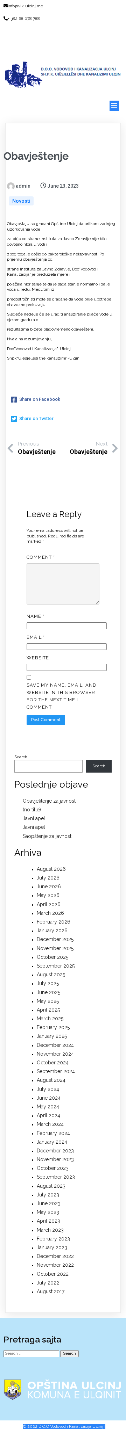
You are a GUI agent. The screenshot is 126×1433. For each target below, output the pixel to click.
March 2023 (50, 1230)
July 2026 (48, 878)
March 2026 (50, 913)
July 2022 (48, 1283)
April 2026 (49, 904)
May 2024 (48, 1106)
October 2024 (53, 1062)
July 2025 (48, 983)
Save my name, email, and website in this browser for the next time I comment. (62, 696)
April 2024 (48, 1115)
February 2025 (53, 1027)
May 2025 (48, 1001)
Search (20, 756)
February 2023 (53, 1239)
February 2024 (53, 1133)
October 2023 (53, 1168)
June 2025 (48, 992)
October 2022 (53, 1274)
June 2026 (49, 886)
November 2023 (55, 1159)
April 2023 (48, 1221)
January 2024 (52, 1142)
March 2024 (50, 1124)
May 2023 (48, 1212)
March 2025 (50, 1018)
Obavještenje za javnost (49, 801)
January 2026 (52, 930)
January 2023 (52, 1247)
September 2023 (56, 1177)
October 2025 (52, 957)
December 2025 (55, 939)
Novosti (21, 201)
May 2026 (48, 895)
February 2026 (53, 922)
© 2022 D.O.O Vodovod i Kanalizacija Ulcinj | (64, 1426)
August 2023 (51, 1186)
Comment (41, 557)
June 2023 (49, 1203)
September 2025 (56, 966)
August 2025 (51, 974)
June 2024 (49, 1098)
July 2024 (48, 1089)
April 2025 (48, 1010)
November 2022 (55, 1265)
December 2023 (55, 1150)
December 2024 (55, 1045)
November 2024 (55, 1054)
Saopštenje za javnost (47, 836)
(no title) (32, 809)
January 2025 (52, 1036)
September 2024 (56, 1071)
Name (35, 616)
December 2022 (55, 1256)
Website (38, 657)
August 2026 (51, 869)
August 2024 (51, 1080)
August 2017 (50, 1291)
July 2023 (48, 1194)
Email (36, 637)
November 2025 (55, 948)
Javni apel (34, 818)
